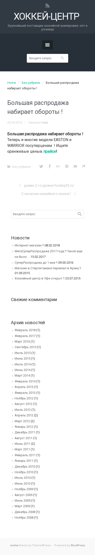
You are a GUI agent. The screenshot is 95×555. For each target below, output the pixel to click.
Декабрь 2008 (25, 512)
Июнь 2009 (22, 500)
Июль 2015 (23, 353)
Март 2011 (22, 449)
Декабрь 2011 (25, 432)
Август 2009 (23, 495)
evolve (14, 545)
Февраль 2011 (25, 455)
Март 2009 (22, 506)
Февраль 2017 (25, 336)
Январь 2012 (24, 427)
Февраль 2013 (25, 393)
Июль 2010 (23, 477)
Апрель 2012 (24, 415)
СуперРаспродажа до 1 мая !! (36, 262)
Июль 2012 (23, 410)
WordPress (78, 545)
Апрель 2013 (24, 387)
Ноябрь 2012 (24, 398)
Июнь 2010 (22, 483)
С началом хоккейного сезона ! (46, 194)
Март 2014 (22, 375)
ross (45, 122)
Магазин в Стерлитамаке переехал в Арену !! (48, 268)
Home (11, 82)
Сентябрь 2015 (25, 347)
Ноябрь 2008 (24, 517)
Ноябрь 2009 (24, 489)
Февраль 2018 (25, 330)
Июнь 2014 (22, 370)
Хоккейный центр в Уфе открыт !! (40, 278)
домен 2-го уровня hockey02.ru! (49, 185)
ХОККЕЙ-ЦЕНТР (46, 16)
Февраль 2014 (25, 381)
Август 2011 (23, 438)
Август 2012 (23, 404)
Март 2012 (22, 421)
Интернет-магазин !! (29, 245)
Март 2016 (22, 341)
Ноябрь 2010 (24, 472)
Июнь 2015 (22, 358)
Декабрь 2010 (25, 466)
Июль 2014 (23, 364)
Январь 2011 (24, 460)
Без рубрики (31, 82)
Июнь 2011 (22, 444)
